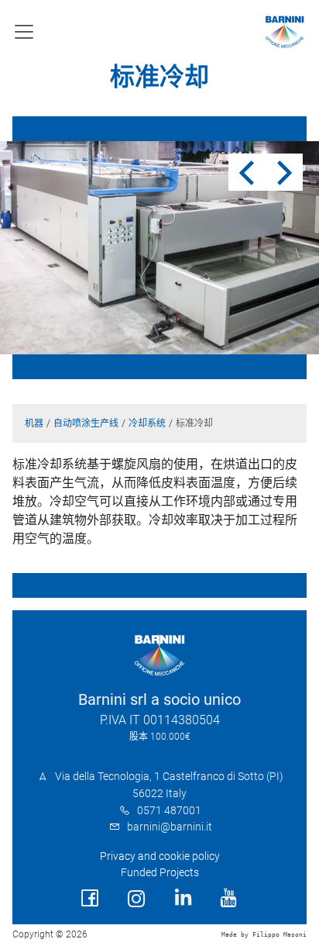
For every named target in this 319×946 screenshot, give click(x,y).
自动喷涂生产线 (85, 423)
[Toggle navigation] (24, 31)
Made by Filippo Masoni (264, 934)
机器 (34, 423)
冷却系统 (147, 423)
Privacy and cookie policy (160, 856)
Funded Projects (160, 872)
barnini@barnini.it (169, 827)
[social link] (89, 898)
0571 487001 (169, 810)
